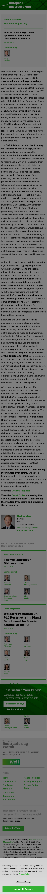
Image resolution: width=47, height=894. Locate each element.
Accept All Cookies (23, 889)
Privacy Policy (24, 874)
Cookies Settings (23, 881)
